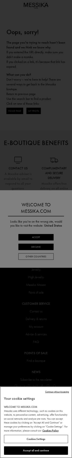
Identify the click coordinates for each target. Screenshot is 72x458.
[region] (36, 422)
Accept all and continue (36, 450)
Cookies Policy (50, 430)
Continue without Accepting (57, 392)
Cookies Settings (36, 439)
